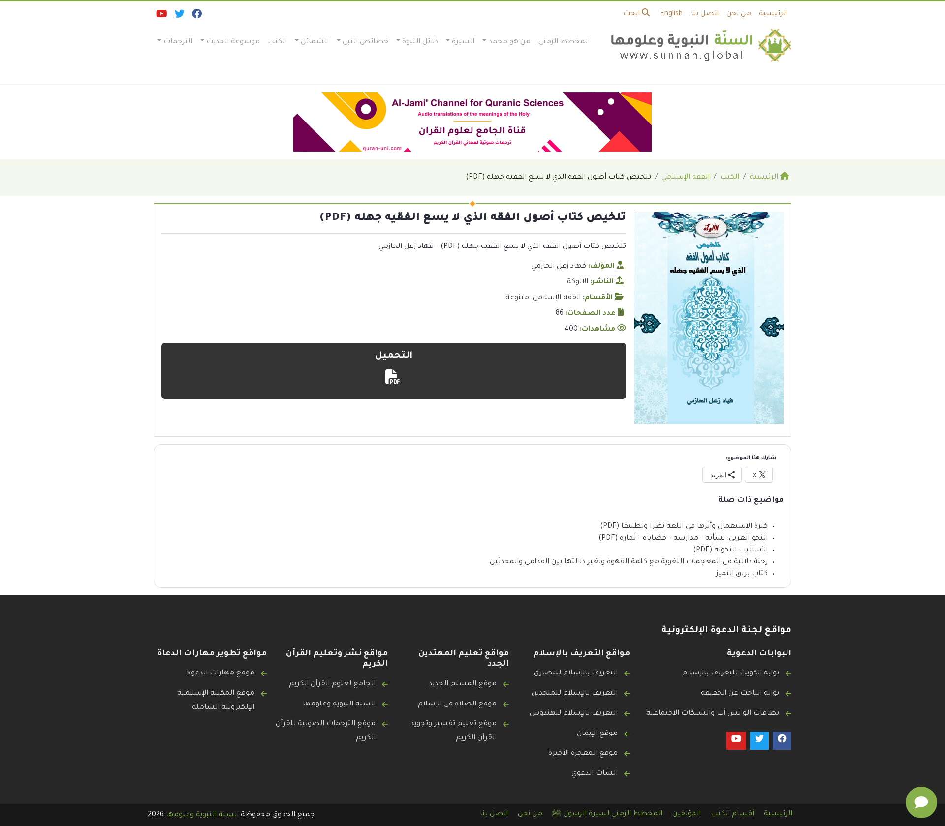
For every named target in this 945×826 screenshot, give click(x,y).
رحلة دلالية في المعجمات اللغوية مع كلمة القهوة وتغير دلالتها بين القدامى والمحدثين (629, 562)
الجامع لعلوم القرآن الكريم (332, 684)
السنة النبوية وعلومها (339, 704)
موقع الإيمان (597, 734)
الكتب (277, 42)
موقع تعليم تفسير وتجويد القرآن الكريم (453, 731)
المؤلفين (686, 814)
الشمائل (315, 42)
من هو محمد (510, 42)
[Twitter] (179, 16)
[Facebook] (196, 16)
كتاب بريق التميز (742, 574)
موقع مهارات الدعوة (220, 673)
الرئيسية (773, 14)
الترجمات (177, 42)
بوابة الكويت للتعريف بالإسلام (730, 673)
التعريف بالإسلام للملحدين (575, 694)
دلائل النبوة (420, 42)
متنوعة (517, 298)
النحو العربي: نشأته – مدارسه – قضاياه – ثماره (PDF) (683, 539)
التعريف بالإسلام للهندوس (574, 714)
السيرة (463, 42)
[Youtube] (161, 16)
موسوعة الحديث (233, 42)
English (671, 14)
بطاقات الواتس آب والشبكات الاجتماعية (712, 714)
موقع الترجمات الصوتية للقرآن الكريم (326, 731)
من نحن (738, 14)
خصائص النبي (365, 42)
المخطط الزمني (564, 42)
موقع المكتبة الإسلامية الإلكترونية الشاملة (215, 701)
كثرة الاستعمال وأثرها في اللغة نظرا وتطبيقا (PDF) (684, 527)
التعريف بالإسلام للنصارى (576, 673)
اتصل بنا (705, 14)
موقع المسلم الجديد (463, 684)
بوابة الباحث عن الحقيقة (740, 694)
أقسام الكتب (732, 814)
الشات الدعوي (594, 774)
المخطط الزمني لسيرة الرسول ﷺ (607, 814)
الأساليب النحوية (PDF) (730, 550)
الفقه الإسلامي (557, 298)
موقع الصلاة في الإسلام (457, 704)
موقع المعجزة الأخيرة (583, 754)
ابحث (632, 14)
